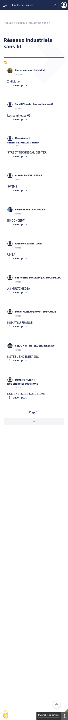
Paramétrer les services (48, 715)
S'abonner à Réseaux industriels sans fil (5, 62)
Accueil (8, 22)
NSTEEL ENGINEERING (42, 346)
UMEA (39, 244)
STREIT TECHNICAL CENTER (23, 143)
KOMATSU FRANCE (45, 312)
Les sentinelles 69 (43, 104)
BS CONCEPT (39, 210)
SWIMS (38, 176)
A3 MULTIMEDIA (51, 278)
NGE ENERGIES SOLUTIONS (22, 384)
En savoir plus (18, 85)
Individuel (39, 70)
